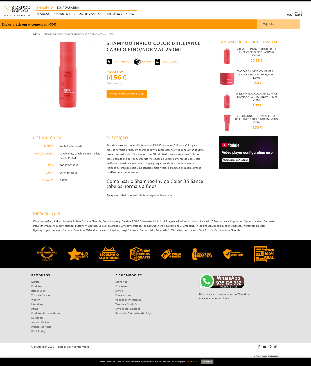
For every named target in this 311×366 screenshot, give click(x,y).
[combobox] (284, 24)
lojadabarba (68, 8)
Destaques (37, 318)
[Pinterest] (270, 347)
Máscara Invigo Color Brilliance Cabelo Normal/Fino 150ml (256, 75)
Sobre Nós (121, 282)
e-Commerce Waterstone (267, 356)
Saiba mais (192, 361)
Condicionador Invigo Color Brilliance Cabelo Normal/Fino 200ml (256, 119)
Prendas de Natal (41, 327)
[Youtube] (264, 347)
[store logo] (17, 10)
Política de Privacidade (128, 300)
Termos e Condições (127, 304)
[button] (305, 5)
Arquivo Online (40, 322)
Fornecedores (123, 295)
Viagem (35, 300)
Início (36, 34)
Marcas (35, 282)
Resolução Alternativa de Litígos (134, 313)
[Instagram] (276, 347)
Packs (34, 309)
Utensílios (37, 304)
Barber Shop (38, 291)
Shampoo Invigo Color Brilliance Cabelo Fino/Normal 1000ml (256, 52)
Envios (119, 291)
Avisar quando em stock (126, 94)
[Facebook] (259, 347)
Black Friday (38, 331)
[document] (155, 362)
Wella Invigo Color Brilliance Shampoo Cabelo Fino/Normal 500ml (257, 97)
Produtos (36, 286)
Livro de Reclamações (127, 309)
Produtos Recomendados (45, 313)
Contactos (121, 286)
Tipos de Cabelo (40, 295)
